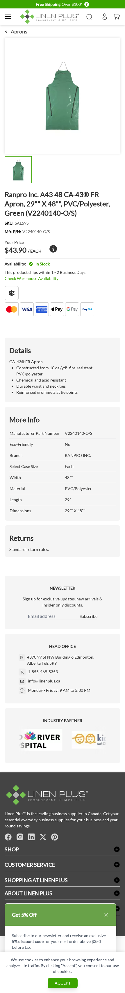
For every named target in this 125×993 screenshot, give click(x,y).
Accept (63, 982)
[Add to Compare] (12, 293)
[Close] (106, 915)
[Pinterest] (54, 837)
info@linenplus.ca (44, 680)
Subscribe (88, 616)
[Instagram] (19, 837)
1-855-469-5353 (43, 671)
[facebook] (8, 837)
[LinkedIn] (31, 837)
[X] (43, 837)
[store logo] (50, 16)
